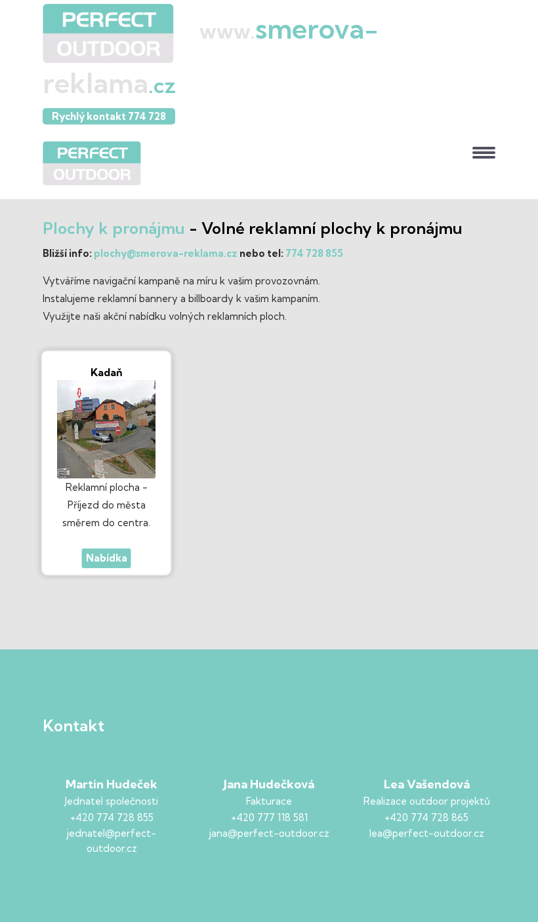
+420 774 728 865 (426, 817)
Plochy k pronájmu (114, 228)
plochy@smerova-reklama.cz (166, 253)
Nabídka (106, 558)
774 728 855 (314, 253)
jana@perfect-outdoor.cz (269, 833)
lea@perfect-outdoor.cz (426, 833)
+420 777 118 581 (269, 817)
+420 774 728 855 (112, 817)
